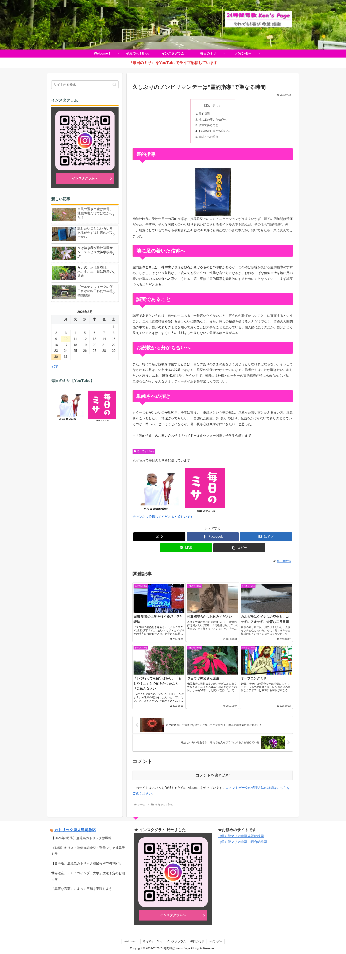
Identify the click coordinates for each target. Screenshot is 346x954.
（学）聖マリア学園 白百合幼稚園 (242, 842)
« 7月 (55, 366)
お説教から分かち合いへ (214, 131)
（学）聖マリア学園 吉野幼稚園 (241, 836)
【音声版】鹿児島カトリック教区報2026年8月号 (86, 863)
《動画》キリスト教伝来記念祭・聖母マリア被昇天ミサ (88, 850)
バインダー (215, 941)
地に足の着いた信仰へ (213, 119)
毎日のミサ (197, 941)
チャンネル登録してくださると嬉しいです (163, 516)
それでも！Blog (145, 451)
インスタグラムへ (85, 178)
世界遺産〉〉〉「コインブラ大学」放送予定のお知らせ (88, 876)
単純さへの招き (208, 136)
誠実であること (208, 125)
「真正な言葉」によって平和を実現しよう (81, 888)
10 (65, 339)
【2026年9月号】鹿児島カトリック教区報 (81, 838)
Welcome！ (131, 941)
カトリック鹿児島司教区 (75, 830)
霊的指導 (204, 113)
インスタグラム (176, 941)
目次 (207, 105)
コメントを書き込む (213, 775)
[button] (239, 547)
